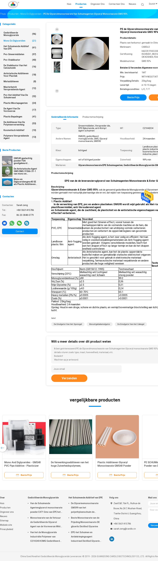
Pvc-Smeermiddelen (20, 54)
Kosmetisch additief (20, 130)
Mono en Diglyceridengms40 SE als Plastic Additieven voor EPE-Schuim (25, 181)
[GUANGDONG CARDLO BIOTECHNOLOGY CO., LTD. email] (4, 223)
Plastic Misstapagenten (20, 103)
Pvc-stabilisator (20, 60)
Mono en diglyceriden (20, 40)
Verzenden (69, 378)
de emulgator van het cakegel (130, 324)
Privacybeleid (6, 529)
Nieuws (3, 516)
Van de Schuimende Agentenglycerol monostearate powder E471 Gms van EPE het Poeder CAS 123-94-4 (46, 508)
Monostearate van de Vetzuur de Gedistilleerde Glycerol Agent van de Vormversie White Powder (46, 523)
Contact (20, 231)
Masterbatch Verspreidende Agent (20, 88)
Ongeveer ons (7, 512)
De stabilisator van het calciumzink (20, 66)
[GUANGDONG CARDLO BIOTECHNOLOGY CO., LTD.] (13, 4)
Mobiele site (6, 525)
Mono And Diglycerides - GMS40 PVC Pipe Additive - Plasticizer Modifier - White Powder (22, 466)
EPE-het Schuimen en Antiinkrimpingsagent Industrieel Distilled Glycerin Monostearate (85, 537)
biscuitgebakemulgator (99, 324)
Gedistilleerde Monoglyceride (20, 33)
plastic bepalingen (20, 116)
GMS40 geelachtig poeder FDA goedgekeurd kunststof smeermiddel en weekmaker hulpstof (24, 160)
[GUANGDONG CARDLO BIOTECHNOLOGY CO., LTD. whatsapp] (11, 223)
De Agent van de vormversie (20, 109)
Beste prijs (133, 97)
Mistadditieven (20, 81)
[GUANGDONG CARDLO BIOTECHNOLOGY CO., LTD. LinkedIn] (111, 539)
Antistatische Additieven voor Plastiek (20, 74)
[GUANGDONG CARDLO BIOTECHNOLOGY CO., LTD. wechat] (19, 223)
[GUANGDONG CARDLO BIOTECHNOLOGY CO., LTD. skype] (26, 223)
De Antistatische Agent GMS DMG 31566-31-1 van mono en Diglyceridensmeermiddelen (26, 171)
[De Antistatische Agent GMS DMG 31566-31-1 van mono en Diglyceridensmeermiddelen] (7, 171)
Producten (5, 507)
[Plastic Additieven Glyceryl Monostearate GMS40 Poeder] (117, 436)
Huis (2, 503)
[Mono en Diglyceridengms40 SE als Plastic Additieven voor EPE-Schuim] (7, 182)
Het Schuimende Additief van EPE (20, 47)
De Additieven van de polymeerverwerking (20, 123)
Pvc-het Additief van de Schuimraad (20, 96)
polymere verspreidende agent (20, 137)
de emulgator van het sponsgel (68, 324)
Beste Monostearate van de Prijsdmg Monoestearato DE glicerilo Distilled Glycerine (85, 522)
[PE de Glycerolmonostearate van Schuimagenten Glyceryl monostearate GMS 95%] (90, 53)
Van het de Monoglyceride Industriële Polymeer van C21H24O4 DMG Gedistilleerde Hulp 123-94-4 (45, 537)
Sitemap (4, 520)
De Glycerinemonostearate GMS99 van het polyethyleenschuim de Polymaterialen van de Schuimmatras (84, 508)
